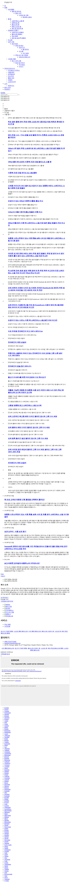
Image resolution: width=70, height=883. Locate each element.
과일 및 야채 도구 (24, 57)
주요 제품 (15, 36)
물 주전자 (26, 49)
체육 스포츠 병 (16, 26)
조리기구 (22, 47)
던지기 (21, 66)
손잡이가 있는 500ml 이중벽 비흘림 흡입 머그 (25, 201)
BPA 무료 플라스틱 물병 (55, 648)
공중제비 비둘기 (13, 30)
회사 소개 (7, 87)
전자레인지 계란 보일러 (17, 342)
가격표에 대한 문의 (7, 601)
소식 (5, 83)
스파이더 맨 (12, 82)
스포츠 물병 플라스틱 (21, 631)
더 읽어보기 (4, 597)
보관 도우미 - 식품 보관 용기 (15, 531)
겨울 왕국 (11, 72)
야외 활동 (11, 9)
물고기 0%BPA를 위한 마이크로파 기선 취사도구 (27, 377)
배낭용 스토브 (27, 17)
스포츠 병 (58, 631)
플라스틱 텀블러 (17, 34)
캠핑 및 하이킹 (16, 11)
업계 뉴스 (11, 85)
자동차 (10, 80)
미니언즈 (11, 76)
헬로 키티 (11, 78)
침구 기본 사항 (16, 61)
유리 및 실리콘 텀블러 (19, 38)
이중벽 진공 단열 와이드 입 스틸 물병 (22, 173)
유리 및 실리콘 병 (17, 28)
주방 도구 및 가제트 (21, 55)
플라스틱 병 (15, 24)
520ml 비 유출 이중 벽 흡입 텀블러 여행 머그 (25, 212)
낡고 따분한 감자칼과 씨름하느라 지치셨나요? (22, 563)
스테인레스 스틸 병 (18, 21)
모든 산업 (11, 42)
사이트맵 (7, 626)
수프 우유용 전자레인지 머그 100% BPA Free (25, 331)
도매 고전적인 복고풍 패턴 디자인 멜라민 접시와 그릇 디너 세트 (32, 416)
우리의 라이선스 (9, 68)
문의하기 (7, 89)
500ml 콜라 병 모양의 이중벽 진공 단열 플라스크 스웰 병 (29, 162)
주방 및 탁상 (19, 45)
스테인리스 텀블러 (18, 32)
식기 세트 (26, 53)
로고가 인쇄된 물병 (7, 631)
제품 (5, 7)
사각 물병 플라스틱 (34, 631)
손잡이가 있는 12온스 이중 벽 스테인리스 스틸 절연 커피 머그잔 (32, 320)
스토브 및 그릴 (23, 15)
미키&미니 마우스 (14, 70)
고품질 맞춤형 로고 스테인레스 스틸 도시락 (24, 405)
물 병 (9, 19)
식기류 (21, 51)
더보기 (3, 576)
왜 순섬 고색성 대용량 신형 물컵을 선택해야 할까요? (24, 499)
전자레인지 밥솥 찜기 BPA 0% (19, 366)
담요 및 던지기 (20, 63)
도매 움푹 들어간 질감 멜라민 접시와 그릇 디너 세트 (28, 438)
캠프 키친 (18, 13)
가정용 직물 (12, 59)
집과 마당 (15, 43)
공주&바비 (11, 74)
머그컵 (10, 40)
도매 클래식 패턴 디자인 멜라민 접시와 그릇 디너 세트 (29, 427)
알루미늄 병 (15, 23)
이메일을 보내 (5, 654)
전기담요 (22, 64)
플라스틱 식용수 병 (48, 631)
